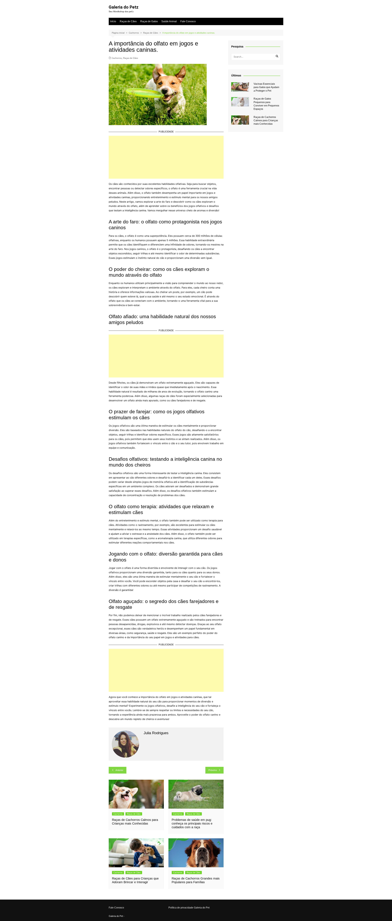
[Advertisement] (166, 157)
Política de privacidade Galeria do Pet (188, 907)
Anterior (119, 770)
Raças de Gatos (149, 21)
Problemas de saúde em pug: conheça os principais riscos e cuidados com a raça (192, 823)
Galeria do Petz (123, 7)
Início (113, 21)
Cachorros (117, 58)
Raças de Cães (128, 21)
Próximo (212, 770)
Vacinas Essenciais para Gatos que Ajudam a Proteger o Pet (266, 87)
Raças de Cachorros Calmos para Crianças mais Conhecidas (266, 120)
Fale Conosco (188, 21)
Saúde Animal (169, 21)
